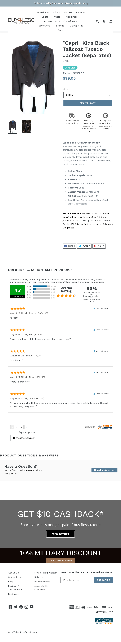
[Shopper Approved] (104, 623)
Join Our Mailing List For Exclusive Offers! (86, 572)
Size (65, 89)
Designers (13, 594)
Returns (38, 577)
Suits (55, 12)
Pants (79, 12)
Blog (10, 581)
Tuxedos (42, 12)
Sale (60, 30)
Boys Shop (45, 25)
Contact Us (14, 577)
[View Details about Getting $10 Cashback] (60, 537)
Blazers (68, 12)
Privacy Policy (42, 581)
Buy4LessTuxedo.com (26, 632)
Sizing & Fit (76, 25)
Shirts (45, 16)
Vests (57, 16)
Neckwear (72, 16)
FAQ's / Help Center (45, 572)
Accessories (51, 21)
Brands (60, 25)
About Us (13, 572)
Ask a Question (106, 470)
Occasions (69, 21)
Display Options (26, 432)
